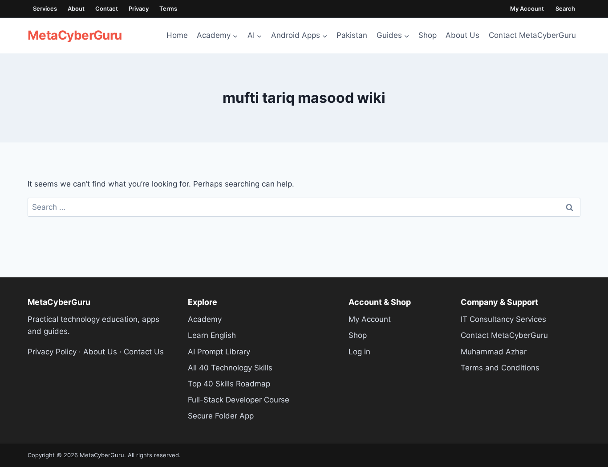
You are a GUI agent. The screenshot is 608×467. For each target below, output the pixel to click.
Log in (359, 351)
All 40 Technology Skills (230, 367)
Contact (106, 8)
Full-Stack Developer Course (238, 399)
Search (565, 8)
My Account (527, 8)
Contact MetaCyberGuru (532, 35)
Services (45, 8)
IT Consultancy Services (503, 319)
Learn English (212, 335)
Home (177, 35)
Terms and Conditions (500, 367)
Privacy (139, 8)
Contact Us (144, 351)
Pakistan (351, 35)
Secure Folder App (221, 415)
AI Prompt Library (219, 351)
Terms (168, 8)
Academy (205, 319)
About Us (462, 35)
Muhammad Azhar (494, 351)
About (76, 8)
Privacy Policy (52, 351)
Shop (427, 35)
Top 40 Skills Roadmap (229, 383)
